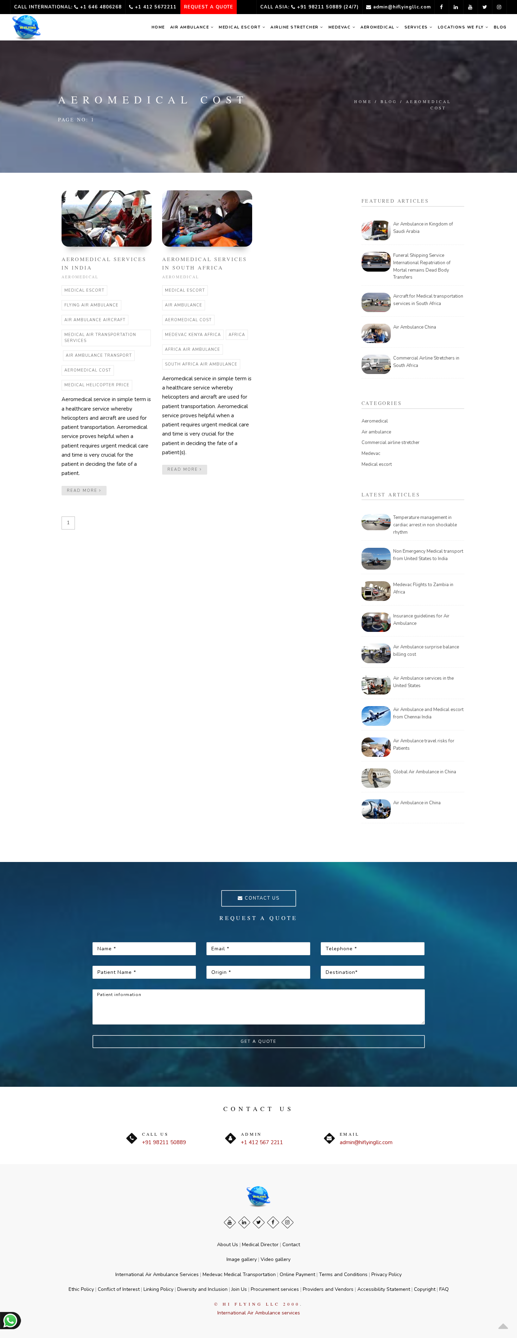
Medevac (340, 27)
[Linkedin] (244, 1222)
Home (363, 101)
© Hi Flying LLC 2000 (257, 1304)
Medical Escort (240, 27)
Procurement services (275, 1289)
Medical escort (377, 464)
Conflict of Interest (119, 1289)
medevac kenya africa (193, 334)
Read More (83, 490)
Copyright (424, 1289)
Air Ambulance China (414, 327)
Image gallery (241, 1259)
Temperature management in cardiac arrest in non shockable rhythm (425, 524)
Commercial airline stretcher (391, 442)
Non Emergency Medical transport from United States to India (428, 555)
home (158, 27)
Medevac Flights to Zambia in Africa (423, 588)
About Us (227, 1244)
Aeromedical (378, 27)
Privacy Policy (386, 1274)
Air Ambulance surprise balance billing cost (426, 651)
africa (237, 334)
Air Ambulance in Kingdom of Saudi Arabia (423, 228)
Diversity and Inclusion (202, 1289)
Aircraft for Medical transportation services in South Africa (428, 300)
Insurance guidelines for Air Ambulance (421, 620)
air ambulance (183, 305)
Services (417, 27)
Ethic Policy (81, 1289)
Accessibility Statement (383, 1289)
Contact (291, 1244)
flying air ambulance (91, 305)
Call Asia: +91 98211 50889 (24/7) (309, 7)
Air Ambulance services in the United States (423, 682)
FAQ (444, 1289)
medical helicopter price (96, 385)
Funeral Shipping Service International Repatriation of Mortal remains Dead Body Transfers (422, 266)
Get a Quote (258, 1041)
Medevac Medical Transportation (239, 1274)
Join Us (239, 1289)
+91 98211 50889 (164, 1142)
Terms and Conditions (343, 1274)
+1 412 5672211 (155, 7)
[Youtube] (229, 1222)
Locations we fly (462, 27)
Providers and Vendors (328, 1289)
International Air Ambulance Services (157, 1274)
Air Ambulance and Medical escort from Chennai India (428, 713)
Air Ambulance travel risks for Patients (423, 745)
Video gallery (276, 1259)
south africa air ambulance (201, 364)
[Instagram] (287, 1222)
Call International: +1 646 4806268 (68, 7)
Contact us (261, 898)
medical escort (84, 290)
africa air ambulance (192, 349)
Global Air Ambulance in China (424, 772)
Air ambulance (190, 27)
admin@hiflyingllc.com (401, 7)
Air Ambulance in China (417, 803)
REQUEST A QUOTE (208, 7)
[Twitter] (258, 1222)
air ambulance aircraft (95, 320)
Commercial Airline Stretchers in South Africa (426, 362)
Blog (500, 27)
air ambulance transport (99, 355)
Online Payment (297, 1274)
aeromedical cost (428, 104)
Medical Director (260, 1244)
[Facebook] (273, 1222)
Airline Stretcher (295, 27)
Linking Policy (158, 1289)
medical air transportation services (100, 338)
